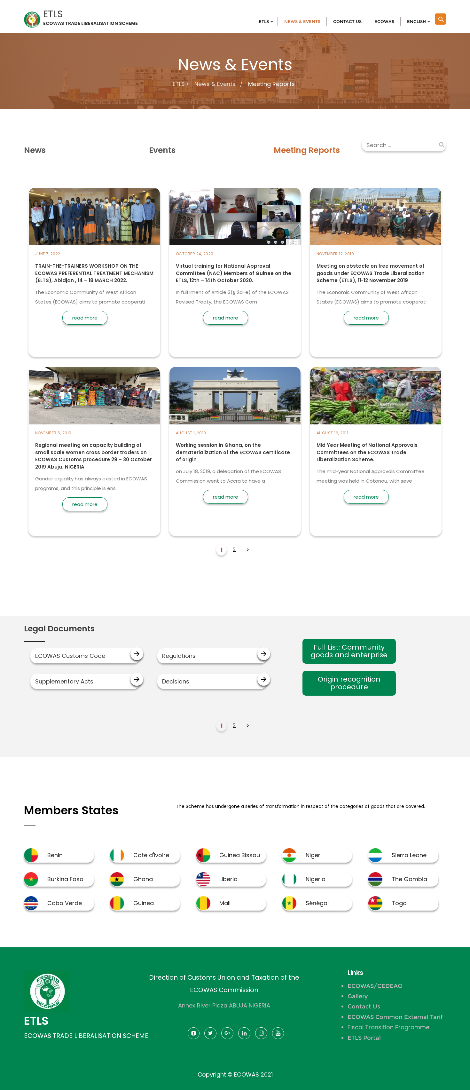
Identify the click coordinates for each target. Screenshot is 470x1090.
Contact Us (364, 1006)
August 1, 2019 (191, 433)
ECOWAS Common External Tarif (395, 1017)
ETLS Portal (364, 1037)
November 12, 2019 (335, 254)
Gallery (358, 996)
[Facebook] (193, 1035)
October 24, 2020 (195, 254)
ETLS (179, 84)
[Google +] (227, 1035)
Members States (71, 810)
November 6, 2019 (53, 433)
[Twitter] (210, 1035)
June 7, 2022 (47, 254)
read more (85, 317)
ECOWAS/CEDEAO (375, 986)
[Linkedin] (244, 1035)
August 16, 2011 (333, 433)
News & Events (215, 84)
